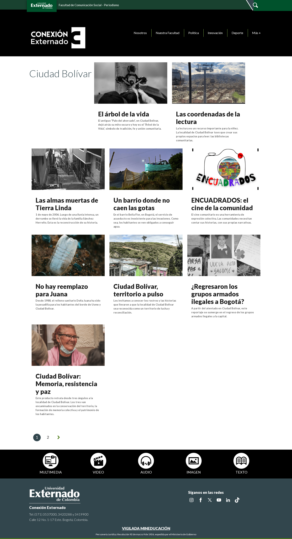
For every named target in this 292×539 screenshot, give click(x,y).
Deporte (237, 33)
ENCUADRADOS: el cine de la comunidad (222, 204)
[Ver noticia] (130, 82)
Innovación (215, 33)
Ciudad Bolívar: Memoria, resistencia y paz (66, 383)
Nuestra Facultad (167, 33)
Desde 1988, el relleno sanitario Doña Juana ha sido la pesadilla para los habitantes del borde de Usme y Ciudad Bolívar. (68, 304)
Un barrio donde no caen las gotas (141, 204)
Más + (256, 33)
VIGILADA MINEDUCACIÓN (146, 528)
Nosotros (140, 33)
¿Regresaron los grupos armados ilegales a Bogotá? (217, 294)
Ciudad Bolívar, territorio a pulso (138, 290)
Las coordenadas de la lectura (208, 117)
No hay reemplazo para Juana (62, 290)
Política (193, 33)
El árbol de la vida (123, 114)
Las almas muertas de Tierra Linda (67, 204)
